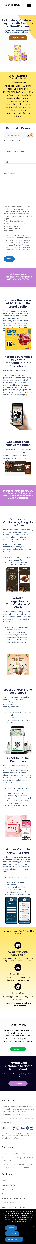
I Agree (11, 1228)
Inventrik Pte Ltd (8, 1185)
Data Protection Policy (11, 1194)
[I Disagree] (33, 1226)
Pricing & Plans (7, 1189)
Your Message (9, 173)
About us (5, 1181)
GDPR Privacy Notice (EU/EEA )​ (14, 1198)
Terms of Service (8, 1203)
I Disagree (12, 1233)
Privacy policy (14, 1239)
